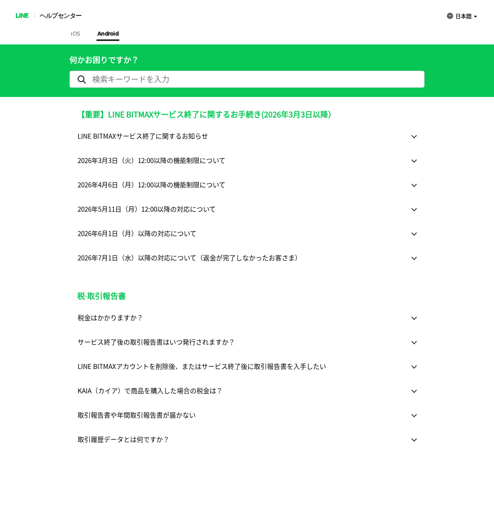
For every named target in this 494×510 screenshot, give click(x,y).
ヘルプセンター (61, 15)
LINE (21, 15)
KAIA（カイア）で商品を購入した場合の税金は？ (150, 390)
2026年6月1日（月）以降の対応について (137, 233)
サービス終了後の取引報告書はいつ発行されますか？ (156, 342)
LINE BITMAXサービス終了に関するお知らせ (143, 136)
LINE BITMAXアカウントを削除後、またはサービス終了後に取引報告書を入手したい (202, 366)
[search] (247, 79)
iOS (75, 34)
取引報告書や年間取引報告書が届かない (137, 415)
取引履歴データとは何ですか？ (123, 439)
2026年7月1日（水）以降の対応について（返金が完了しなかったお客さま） (189, 257)
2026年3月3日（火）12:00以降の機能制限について (151, 160)
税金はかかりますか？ (110, 317)
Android (108, 34)
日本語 (463, 15)
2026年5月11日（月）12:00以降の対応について (147, 209)
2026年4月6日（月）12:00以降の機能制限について (151, 184)
